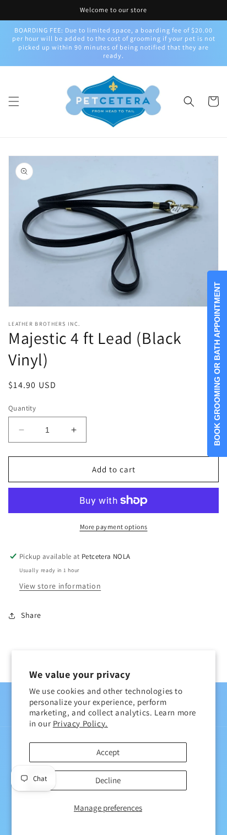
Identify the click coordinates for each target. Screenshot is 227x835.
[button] (14, 101)
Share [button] (31, 615)
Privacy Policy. (80, 723)
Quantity (22, 408)
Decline (108, 780)
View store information (60, 586)
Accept (108, 752)
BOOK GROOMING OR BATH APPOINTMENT (217, 364)
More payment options (114, 526)
